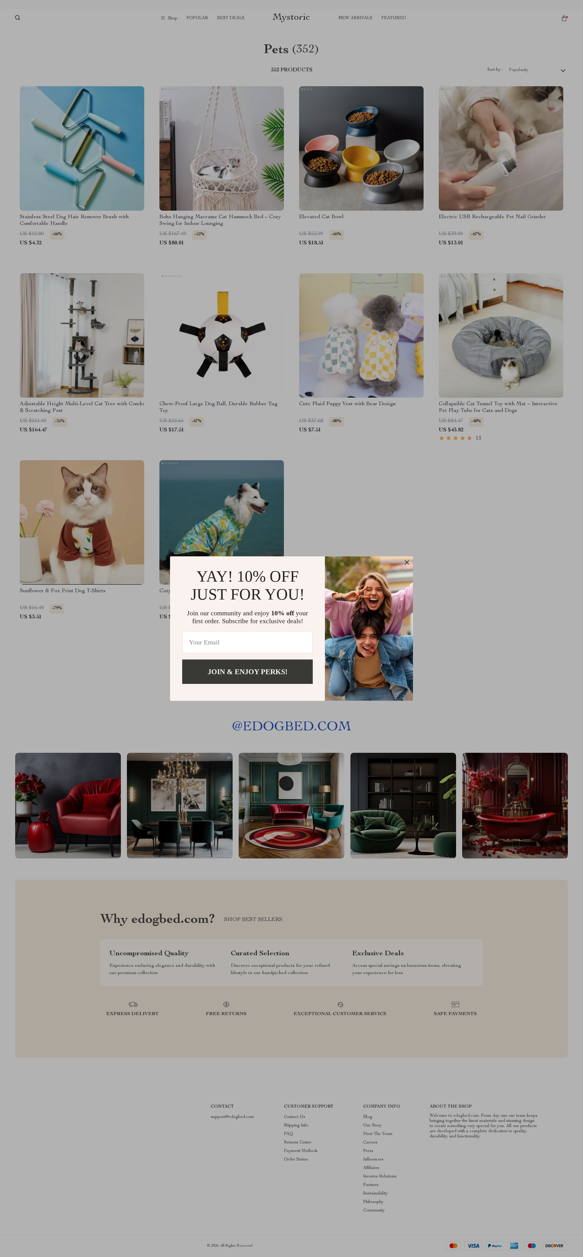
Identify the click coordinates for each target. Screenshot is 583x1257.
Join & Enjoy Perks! (248, 671)
